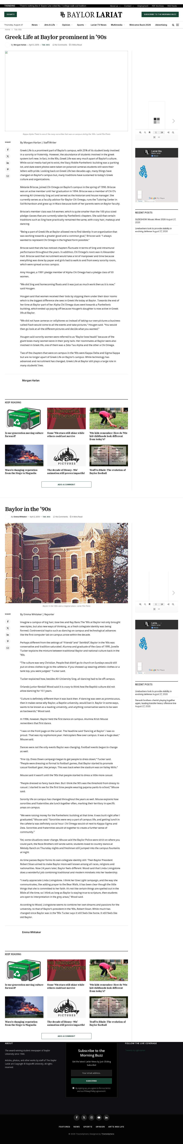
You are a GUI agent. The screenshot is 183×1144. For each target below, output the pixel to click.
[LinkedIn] (7, 163)
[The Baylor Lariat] (91, 14)
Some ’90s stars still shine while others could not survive (65, 435)
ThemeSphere (107, 1134)
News (34, 25)
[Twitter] (7, 156)
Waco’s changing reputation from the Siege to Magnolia (21, 472)
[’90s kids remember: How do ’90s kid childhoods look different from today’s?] (108, 418)
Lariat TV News (98, 25)
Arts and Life (116, 1127)
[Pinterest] (7, 169)
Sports (80, 25)
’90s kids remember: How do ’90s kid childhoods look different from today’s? (108, 436)
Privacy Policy (90, 1091)
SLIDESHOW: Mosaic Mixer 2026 (150, 219)
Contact (127, 6)
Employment (143, 6)
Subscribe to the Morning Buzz (160, 14)
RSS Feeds (172, 6)
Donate (10, 14)
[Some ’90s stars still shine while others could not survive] (66, 418)
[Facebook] (7, 149)
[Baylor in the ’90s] (66, 563)
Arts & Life (49, 25)
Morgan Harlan (20, 45)
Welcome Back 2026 (140, 25)
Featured (64, 1127)
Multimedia (116, 25)
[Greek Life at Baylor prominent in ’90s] (66, 91)
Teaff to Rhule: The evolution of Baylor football (107, 472)
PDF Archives (158, 6)
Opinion (66, 25)
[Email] (7, 176)
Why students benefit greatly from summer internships (44, 6)
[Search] (173, 25)
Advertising (161, 25)
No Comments (61, 45)
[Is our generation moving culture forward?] (24, 418)
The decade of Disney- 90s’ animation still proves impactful (65, 472)
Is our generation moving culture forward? (24, 435)
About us (114, 6)
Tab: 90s (46, 45)
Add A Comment (66, 484)
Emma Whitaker (20, 517)
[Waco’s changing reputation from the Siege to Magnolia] (24, 455)
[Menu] (177, 25)
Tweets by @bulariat (135, 1050)
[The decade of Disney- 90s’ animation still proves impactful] (66, 455)
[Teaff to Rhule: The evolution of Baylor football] (108, 455)
